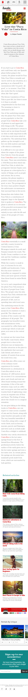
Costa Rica (20, 67)
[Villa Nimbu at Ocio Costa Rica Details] (12, 631)
